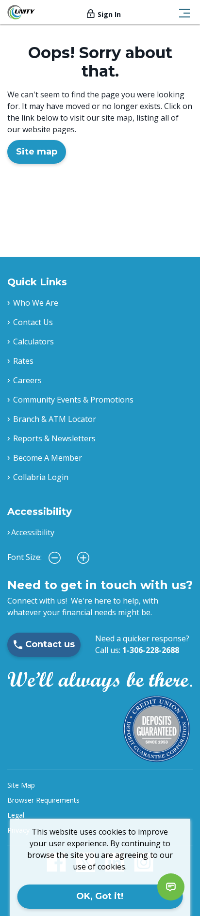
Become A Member (47, 457)
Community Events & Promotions (73, 399)
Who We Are (35, 302)
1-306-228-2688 (150, 650)
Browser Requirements (43, 800)
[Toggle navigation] (184, 12)
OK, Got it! (99, 896)
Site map (36, 151)
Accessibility (32, 532)
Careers (27, 380)
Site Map (21, 785)
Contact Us (33, 322)
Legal (15, 815)
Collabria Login (40, 477)
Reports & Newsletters (54, 438)
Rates (23, 361)
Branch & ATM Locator (54, 419)
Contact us (50, 644)
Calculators (33, 341)
